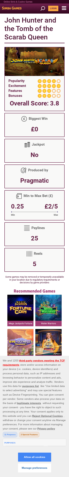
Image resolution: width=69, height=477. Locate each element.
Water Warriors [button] (48, 323)
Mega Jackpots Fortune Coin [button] (20, 324)
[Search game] (44, 8)
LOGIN (53, 8)
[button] (63, 8)
